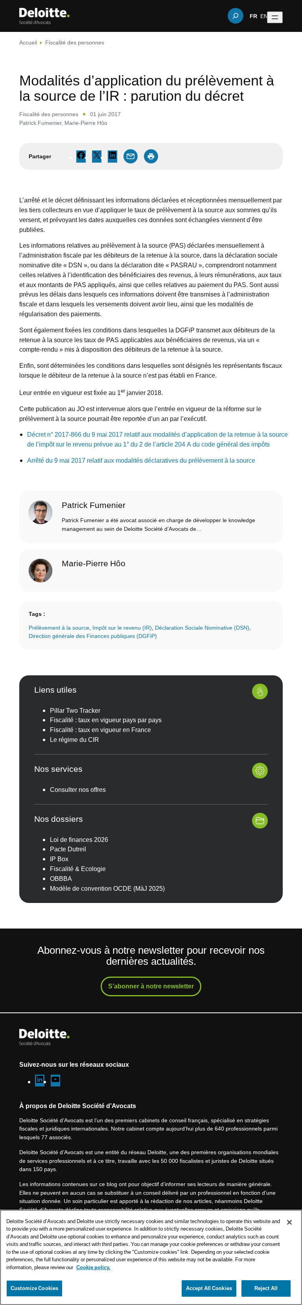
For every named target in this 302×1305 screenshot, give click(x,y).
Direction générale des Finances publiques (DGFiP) (93, 636)
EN (264, 16)
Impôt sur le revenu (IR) (122, 627)
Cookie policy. (93, 1267)
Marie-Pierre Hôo (85, 122)
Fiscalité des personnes (74, 42)
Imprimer (151, 156)
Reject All (266, 1288)
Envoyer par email (130, 156)
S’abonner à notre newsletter (151, 986)
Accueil (28, 42)
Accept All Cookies (209, 1288)
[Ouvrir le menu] (275, 17)
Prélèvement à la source (59, 627)
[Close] (289, 1222)
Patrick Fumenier (40, 122)
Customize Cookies (34, 1288)
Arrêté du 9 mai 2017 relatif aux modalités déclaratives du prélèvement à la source (141, 460)
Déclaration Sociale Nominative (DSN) (202, 627)
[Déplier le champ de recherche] (235, 16)
